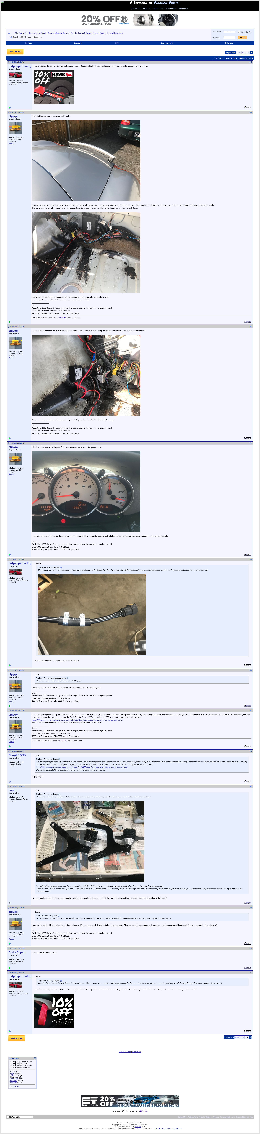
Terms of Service (242, 1117)
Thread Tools (230, 58)
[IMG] (11, 1075)
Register (28, 43)
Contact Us (182, 1117)
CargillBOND (17, 755)
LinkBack (217, 58)
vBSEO (138, 1127)
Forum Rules (14, 1086)
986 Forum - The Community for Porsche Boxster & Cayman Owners (42, 33)
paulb (12, 790)
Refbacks (13, 1083)
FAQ (117, 43)
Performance (183, 8)
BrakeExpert (17, 952)
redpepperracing (20, 66)
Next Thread (136, 1052)
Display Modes (245, 58)
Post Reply (15, 51)
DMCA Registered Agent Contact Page (168, 1129)
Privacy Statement (227, 1117)
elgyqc (13, 116)
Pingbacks (13, 1081)
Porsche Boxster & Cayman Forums (84, 33)
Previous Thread (125, 1052)
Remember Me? (246, 32)
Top (251, 1117)
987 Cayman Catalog (157, 8)
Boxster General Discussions (111, 33)
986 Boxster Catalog (139, 8)
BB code (13, 1071)
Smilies (12, 1073)
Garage (77, 43)
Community (166, 43)
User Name (217, 32)
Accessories (171, 8)
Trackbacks (14, 1079)
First (238, 53)
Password (216, 38)
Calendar (229, 43)
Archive (216, 1117)
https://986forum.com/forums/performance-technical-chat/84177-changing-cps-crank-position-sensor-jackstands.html (77, 720)
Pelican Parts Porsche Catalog (199, 1117)
